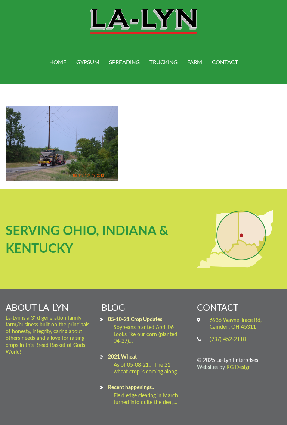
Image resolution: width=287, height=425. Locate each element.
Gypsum (87, 62)
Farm (194, 62)
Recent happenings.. (131, 387)
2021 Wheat (122, 357)
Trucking (163, 62)
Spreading (124, 62)
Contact (225, 62)
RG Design (238, 367)
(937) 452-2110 (228, 339)
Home (58, 62)
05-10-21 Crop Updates (135, 319)
